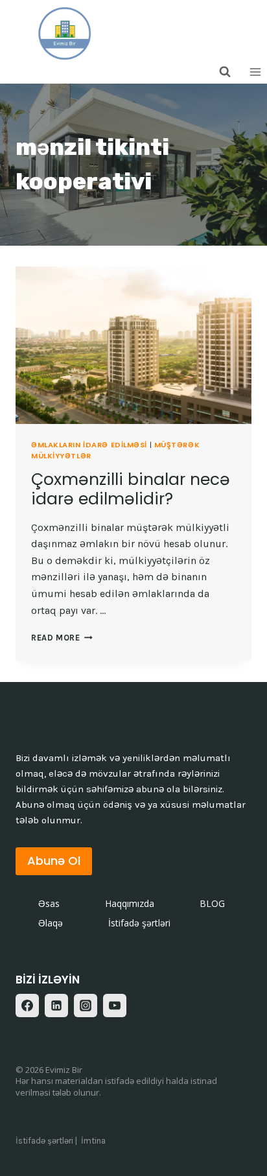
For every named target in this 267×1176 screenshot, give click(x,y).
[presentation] (133, 345)
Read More (62, 637)
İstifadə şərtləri (139, 923)
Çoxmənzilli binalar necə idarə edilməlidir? (130, 489)
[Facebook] (27, 1005)
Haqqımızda (129, 903)
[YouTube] (114, 1005)
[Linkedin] (56, 1005)
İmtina (93, 1141)
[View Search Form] (225, 72)
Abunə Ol (53, 861)
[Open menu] (255, 72)
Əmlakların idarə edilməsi (89, 445)
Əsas (49, 903)
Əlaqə (50, 923)
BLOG (212, 903)
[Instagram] (85, 1005)
